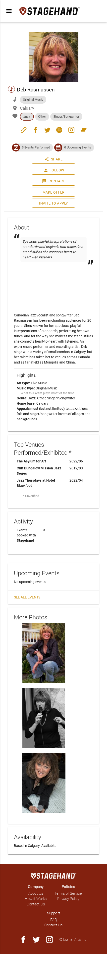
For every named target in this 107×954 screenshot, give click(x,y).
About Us (35, 893)
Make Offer (54, 192)
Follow (53, 170)
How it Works (36, 898)
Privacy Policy (68, 898)
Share (54, 159)
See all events (27, 597)
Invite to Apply (53, 203)
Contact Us (36, 904)
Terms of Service (68, 893)
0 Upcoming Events (77, 147)
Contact (53, 181)
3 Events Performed (36, 147)
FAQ (53, 920)
